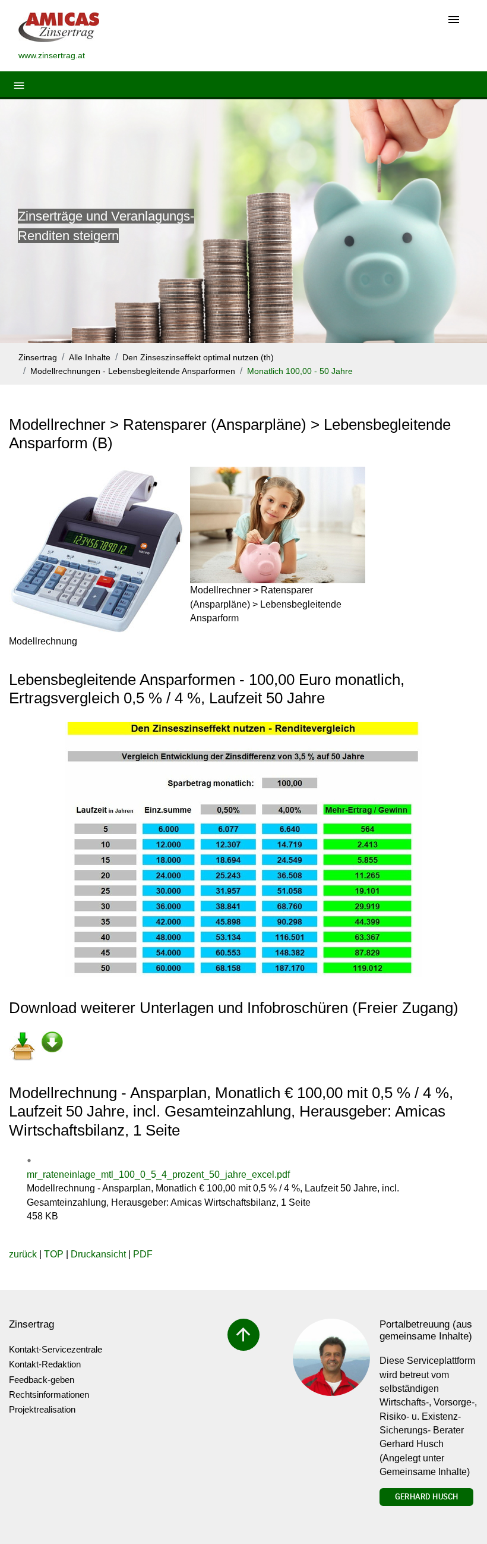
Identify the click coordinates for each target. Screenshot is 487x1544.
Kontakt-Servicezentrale (55, 1349)
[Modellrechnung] (96, 550)
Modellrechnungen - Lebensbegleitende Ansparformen (132, 371)
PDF (143, 1254)
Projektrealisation (42, 1409)
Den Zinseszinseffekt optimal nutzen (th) (198, 357)
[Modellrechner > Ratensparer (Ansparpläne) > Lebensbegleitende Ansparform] (277, 525)
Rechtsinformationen (49, 1394)
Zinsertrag (37, 357)
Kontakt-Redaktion (45, 1364)
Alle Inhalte (89, 357)
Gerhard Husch (426, 1496)
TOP (54, 1254)
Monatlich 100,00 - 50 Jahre (300, 371)
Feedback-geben (41, 1380)
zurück (23, 1254)
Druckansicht (98, 1254)
